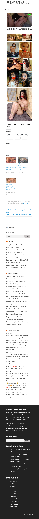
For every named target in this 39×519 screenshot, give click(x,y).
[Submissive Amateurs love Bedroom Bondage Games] (11, 180)
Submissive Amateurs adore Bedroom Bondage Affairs (22, 166)
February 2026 (14, 496)
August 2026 (13, 481)
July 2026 (12, 484)
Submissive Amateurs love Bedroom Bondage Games (10, 187)
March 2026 (13, 494)
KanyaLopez (9, 352)
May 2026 (12, 489)
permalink (25, 203)
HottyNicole (9, 381)
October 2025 (13, 507)
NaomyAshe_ (9, 371)
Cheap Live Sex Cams (14, 330)
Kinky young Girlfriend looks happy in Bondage (18, 214)
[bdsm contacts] (10, 228)
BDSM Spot (11, 242)
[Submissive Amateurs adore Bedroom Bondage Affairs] (23, 160)
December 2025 (14, 501)
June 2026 (13, 486)
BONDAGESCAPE (13, 273)
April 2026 (13, 491)
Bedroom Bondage (15, 1)
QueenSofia (9, 333)
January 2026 (13, 499)
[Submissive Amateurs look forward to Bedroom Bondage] (11, 160)
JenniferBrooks (10, 364)
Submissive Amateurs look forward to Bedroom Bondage (11, 166)
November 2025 (14, 504)
